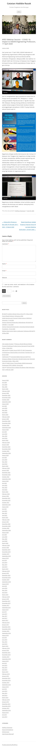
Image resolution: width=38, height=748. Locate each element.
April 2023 (4, 464)
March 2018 (5, 594)
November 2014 (6, 680)
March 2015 (5, 672)
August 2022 (5, 481)
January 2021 (5, 522)
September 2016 (6, 633)
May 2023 (4, 462)
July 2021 (4, 509)
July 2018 (4, 586)
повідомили (5, 357)
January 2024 (5, 444)
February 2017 (6, 622)
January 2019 (5, 573)
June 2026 (4, 384)
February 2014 (6, 699)
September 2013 (6, 710)
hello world (5, 350)
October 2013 (5, 708)
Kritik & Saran (5, 732)
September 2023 (6, 453)
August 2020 (5, 532)
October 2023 (5, 451)
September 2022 (6, 479)
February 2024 (6, 442)
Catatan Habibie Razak (19, 3)
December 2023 (6, 447)
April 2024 (4, 438)
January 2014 (5, 702)
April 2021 (4, 515)
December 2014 (6, 678)
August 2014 (5, 687)
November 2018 (6, 577)
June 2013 (4, 717)
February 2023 (6, 468)
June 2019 (4, 562)
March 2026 (5, 389)
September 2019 (6, 556)
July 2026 (4, 382)
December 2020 (6, 524)
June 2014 (4, 691)
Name (4, 264)
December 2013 (6, 704)
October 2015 (5, 657)
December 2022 (6, 472)
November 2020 (6, 526)
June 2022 (4, 485)
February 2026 (6, 391)
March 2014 (5, 697)
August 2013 (5, 712)
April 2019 (4, 567)
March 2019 (5, 569)
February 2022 (6, 494)
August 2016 (5, 635)
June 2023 (4, 459)
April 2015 (4, 669)
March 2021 (5, 517)
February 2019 (6, 571)
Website (4, 277)
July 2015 (4, 663)
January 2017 (5, 624)
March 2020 (5, 543)
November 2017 (6, 603)
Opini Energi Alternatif (8, 734)
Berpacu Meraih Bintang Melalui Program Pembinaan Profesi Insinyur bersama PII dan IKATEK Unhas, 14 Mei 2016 (18, 346)
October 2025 (5, 399)
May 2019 (4, 564)
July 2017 (4, 612)
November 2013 (6, 706)
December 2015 (6, 652)
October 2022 (5, 477)
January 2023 (5, 470)
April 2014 (4, 695)
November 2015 (6, 654)
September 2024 (6, 427)
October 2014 (5, 682)
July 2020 (4, 534)
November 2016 (6, 629)
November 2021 (6, 500)
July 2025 (4, 406)
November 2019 (6, 552)
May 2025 (4, 410)
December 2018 (6, 575)
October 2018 (5, 579)
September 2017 (6, 607)
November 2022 (6, 474)
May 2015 (4, 667)
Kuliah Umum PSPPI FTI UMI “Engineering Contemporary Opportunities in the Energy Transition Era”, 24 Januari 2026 (18, 352)
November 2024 (6, 423)
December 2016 (6, 627)
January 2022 (5, 496)
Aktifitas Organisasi (20, 211)
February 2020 (6, 545)
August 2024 (5, 429)
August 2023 (5, 455)
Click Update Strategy (7, 344)
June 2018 (4, 588)
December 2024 (6, 421)
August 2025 (5, 404)
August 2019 (5, 558)
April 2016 (4, 644)
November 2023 (6, 449)
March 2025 (5, 414)
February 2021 (6, 519)
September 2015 (6, 659)
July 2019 (4, 560)
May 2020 (4, 539)
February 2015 (6, 674)
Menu (19, 11)
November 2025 (6, 397)
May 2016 (4, 642)
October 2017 (5, 605)
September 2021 (6, 504)
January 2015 (5, 676)
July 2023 (4, 457)
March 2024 (5, 440)
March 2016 (5, 646)
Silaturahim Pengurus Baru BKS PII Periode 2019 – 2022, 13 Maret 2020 (10, 224)
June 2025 (4, 408)
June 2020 (4, 537)
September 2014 (6, 684)
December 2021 (6, 498)
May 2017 (4, 616)
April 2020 (4, 541)
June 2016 (4, 639)
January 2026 (5, 393)
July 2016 (4, 637)
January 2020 (5, 547)
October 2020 (5, 528)
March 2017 (5, 620)
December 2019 (6, 549)
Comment (5, 244)
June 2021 (4, 511)
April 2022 (4, 489)
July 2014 (4, 689)
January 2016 (5, 650)
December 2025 (6, 395)
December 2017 (6, 601)
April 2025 (4, 412)
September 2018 (6, 582)
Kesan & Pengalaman (7, 729)
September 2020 (6, 530)
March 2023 (5, 466)
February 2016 (6, 648)
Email (4, 270)
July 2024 (4, 432)
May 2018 (4, 590)
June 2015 (4, 665)
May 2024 (4, 436)
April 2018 (4, 592)
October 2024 (5, 425)
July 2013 (4, 714)
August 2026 (5, 380)
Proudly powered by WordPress (9, 744)
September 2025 (6, 402)
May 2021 (4, 513)
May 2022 (4, 487)
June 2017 (4, 614)
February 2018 (6, 597)
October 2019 (5, 554)
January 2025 (5, 419)
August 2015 (5, 661)
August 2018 (5, 584)
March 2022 (5, 492)
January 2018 (5, 599)
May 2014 (4, 693)
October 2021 (5, 502)
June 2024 (4, 434)
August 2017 (5, 609)
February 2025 (6, 417)
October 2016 (5, 631)
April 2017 (4, 618)
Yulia (3, 363)
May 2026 (4, 387)
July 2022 (4, 483)
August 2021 (5, 507)
